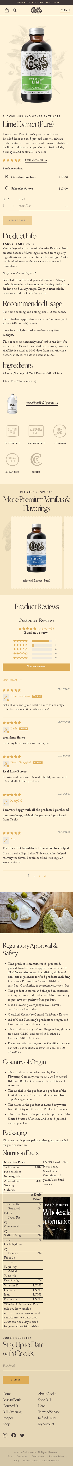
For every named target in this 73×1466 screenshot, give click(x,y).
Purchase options (13, 169)
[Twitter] (22, 1435)
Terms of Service (49, 1412)
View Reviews (34, 160)
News (42, 1406)
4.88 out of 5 (46, 629)
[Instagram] (5, 1435)
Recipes (8, 1418)
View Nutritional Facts (17, 382)
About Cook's (47, 1394)
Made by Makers (50, 1460)
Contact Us (10, 1406)
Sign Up (16, 1380)
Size (22, 199)
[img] (12, 690)
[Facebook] (13, 1435)
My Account (46, 1424)
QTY (6, 199)
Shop (6, 1424)
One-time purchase (23, 177)
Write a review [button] (36, 667)
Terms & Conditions (18, 1456)
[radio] (7, 177)
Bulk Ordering (12, 1412)
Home (7, 1394)
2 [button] (34, 876)
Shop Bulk (45, 1400)
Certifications (38, 1456)
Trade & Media (30, 1460)
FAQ (16, 1460)
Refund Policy (47, 1418)
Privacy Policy (56, 1456)
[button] (20, 641)
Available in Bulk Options (40, 403)
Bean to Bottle (12, 1400)
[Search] (15, 10)
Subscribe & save (22, 189)
